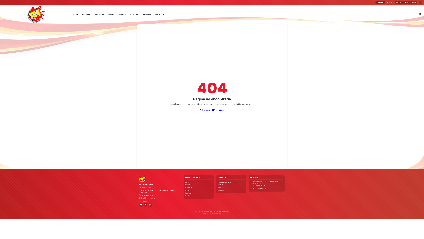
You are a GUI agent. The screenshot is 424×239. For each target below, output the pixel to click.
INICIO (75, 14)
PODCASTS (122, 14)
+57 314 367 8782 (147, 195)
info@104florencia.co (148, 198)
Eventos (187, 196)
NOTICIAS (86, 14)
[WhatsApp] (150, 205)
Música (187, 190)
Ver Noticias (219, 110)
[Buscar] (420, 14)
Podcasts (188, 193)
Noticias (188, 185)
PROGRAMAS (99, 14)
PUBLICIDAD (146, 14)
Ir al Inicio (206, 110)
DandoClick (217, 213)
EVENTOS (134, 14)
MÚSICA (111, 14)
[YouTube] (145, 205)
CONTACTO (159, 14)
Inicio (187, 182)
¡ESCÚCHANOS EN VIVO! (407, 2)
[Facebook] (141, 205)
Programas (188, 187)
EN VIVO (381, 2)
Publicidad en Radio (224, 182)
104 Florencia (204, 211)
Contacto (221, 190)
